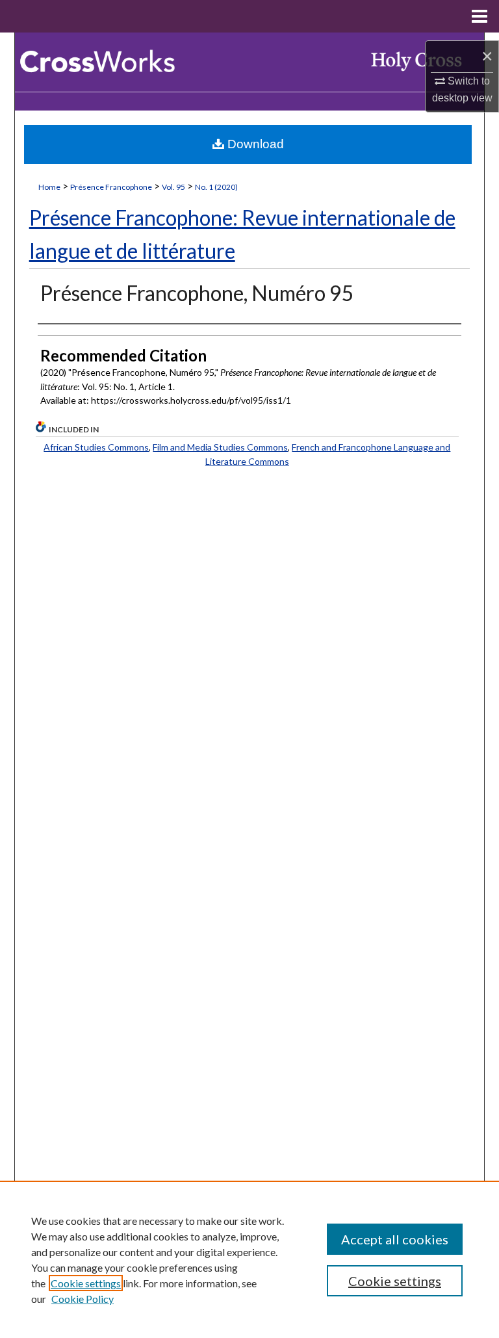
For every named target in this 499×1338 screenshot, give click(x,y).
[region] (249, 1259)
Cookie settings (86, 1283)
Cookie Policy (82, 1298)
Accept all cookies (394, 1239)
